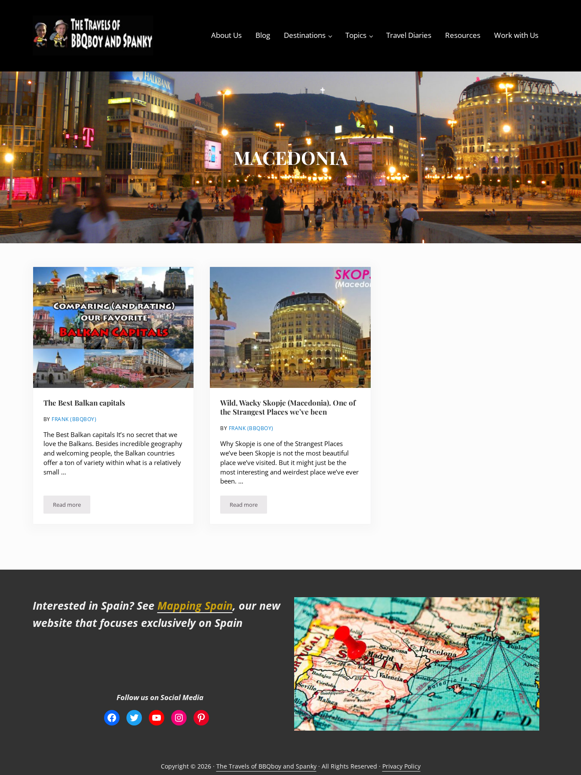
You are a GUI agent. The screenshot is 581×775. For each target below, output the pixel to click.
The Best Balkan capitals (84, 402)
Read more (71, 506)
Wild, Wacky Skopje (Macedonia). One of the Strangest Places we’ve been (288, 407)
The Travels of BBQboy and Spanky (266, 766)
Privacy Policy (401, 766)
